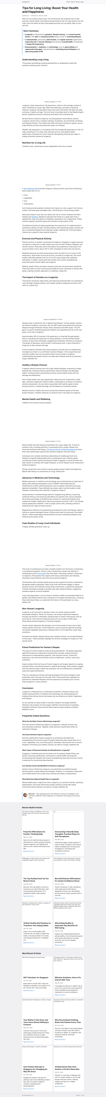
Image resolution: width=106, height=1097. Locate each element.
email (82, 1095)
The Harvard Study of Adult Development (61, 449)
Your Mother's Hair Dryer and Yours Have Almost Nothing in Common (36, 1022)
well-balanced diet (31, 189)
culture (68, 2)
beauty (78, 2)
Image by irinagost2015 (50, 319)
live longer (42, 573)
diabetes (35, 217)
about (82, 2)
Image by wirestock (50, 101)
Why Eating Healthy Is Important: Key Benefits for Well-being (66, 925)
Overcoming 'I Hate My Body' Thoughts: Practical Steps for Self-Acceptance (67, 834)
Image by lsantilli (49, 184)
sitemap (78, 1095)
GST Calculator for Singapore (35, 977)
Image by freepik (50, 441)
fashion (73, 2)
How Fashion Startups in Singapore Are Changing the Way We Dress (35, 1069)
